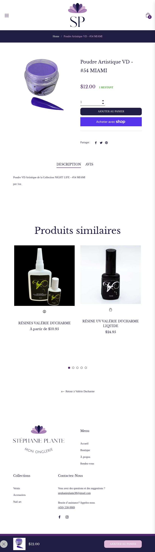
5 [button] (86, 368)
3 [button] (77, 368)
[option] (44, 294)
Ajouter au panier (123, 544)
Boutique (85, 450)
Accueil (84, 443)
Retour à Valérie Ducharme (80, 391)
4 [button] (82, 368)
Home (56, 36)
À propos (85, 457)
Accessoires (19, 495)
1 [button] (69, 368)
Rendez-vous (87, 463)
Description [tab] (69, 164)
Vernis (16, 488)
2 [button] (73, 368)
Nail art (17, 501)
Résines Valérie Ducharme (44, 323)
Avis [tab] (89, 164)
